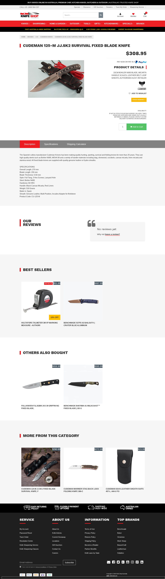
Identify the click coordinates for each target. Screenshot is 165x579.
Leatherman (121, 549)
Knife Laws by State (92, 553)
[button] (137, 93)
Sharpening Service (137, 7)
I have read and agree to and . (39, 567)
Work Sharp (121, 541)
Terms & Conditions (41, 567)
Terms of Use (90, 529)
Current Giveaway (59, 537)
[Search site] (101, 15)
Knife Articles (57, 533)
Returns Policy (90, 537)
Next (90, 105)
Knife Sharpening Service (29, 545)
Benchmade (121, 529)
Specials (77, 7)
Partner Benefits (91, 549)
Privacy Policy (90, 533)
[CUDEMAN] (142, 85)
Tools (87, 24)
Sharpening (39, 24)
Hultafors (120, 553)
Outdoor (74, 24)
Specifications (51, 144)
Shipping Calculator (76, 144)
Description (29, 144)
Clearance (87, 7)
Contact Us (56, 549)
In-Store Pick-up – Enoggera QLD (68, 29)
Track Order (24, 537)
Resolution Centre (26, 541)
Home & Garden (58, 24)
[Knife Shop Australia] (30, 15)
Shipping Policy (90, 541)
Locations (55, 541)
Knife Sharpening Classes (29, 549)
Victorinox (121, 537)
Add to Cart (138, 127)
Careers (55, 553)
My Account (24, 529)
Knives (25, 24)
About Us (55, 529)
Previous (88, 105)
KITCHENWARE (111, 24)
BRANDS (140, 24)
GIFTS (97, 24)
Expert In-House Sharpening (130, 29)
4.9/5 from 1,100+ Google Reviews (100, 29)
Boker (119, 533)
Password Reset (26, 533)
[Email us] (108, 561)
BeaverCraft (121, 545)
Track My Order (121, 7)
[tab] (30, 144)
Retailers (109, 7)
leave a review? (112, 234)
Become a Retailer (91, 545)
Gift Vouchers (99, 7)
